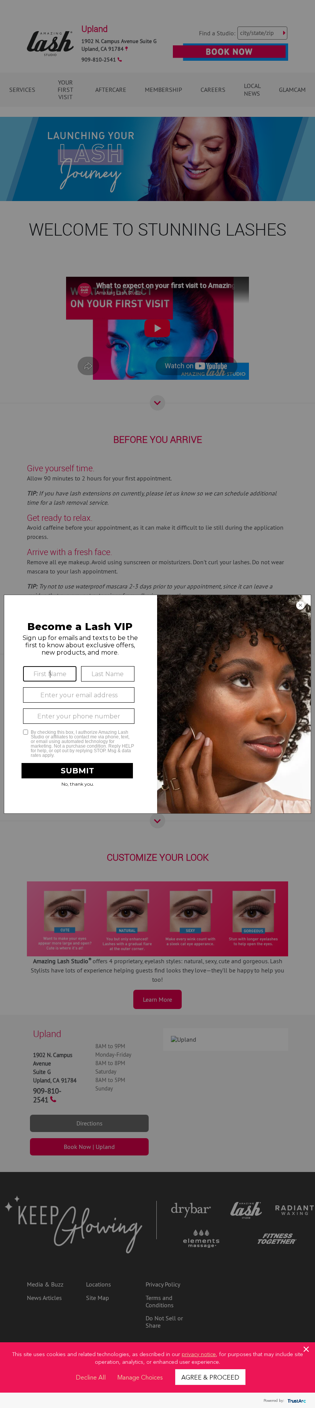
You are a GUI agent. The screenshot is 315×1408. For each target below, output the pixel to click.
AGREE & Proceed (210, 1377)
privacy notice (199, 1354)
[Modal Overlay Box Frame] (157, 704)
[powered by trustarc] (295, 1400)
